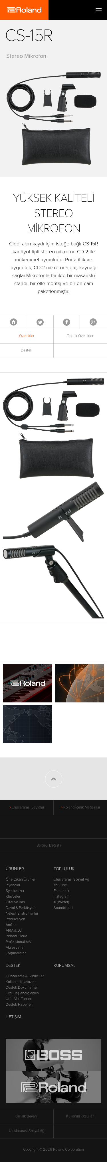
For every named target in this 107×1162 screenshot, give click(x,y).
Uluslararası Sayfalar (28, 807)
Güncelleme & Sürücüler (25, 976)
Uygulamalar (16, 953)
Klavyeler (13, 896)
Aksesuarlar (15, 947)
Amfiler (11, 925)
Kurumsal (65, 965)
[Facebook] (31, 829)
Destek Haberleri (19, 1004)
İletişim (13, 1016)
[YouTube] (53, 829)
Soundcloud (63, 908)
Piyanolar (13, 885)
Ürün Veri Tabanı (19, 999)
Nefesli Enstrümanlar (22, 913)
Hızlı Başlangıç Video (22, 993)
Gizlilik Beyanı (26, 1116)
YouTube (60, 885)
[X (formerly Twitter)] (42, 829)
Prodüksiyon (15, 919)
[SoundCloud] (75, 829)
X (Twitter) (61, 902)
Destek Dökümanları (22, 987)
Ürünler (15, 868)
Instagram (61, 896)
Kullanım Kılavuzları (21, 982)
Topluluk (64, 868)
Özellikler (26, 336)
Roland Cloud (16, 936)
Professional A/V (18, 942)
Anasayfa (13, 322)
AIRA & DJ (14, 930)
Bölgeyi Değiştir (49, 845)
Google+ (93, 322)
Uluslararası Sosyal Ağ (71, 879)
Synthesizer (15, 891)
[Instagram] (64, 829)
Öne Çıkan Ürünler (20, 879)
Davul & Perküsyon (20, 908)
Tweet (40, 322)
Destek (26, 350)
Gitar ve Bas (15, 902)
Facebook (66, 322)
